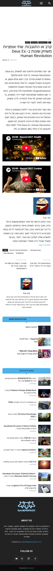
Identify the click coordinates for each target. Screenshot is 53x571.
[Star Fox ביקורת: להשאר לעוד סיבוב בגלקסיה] (44, 464)
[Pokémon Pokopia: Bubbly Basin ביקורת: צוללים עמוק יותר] (44, 393)
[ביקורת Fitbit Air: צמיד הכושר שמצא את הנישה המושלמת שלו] (44, 441)
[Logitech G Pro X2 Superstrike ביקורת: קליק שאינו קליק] (44, 488)
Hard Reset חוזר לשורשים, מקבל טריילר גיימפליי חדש (40, 264)
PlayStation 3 (43, 42)
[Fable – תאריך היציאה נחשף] (44, 330)
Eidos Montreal (8, 253)
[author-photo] (26, 290)
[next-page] (44, 363)
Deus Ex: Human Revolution (19, 250)
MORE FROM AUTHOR (17, 319)
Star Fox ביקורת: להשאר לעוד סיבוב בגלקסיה (19, 462)
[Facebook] (35, 558)
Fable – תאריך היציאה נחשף (38, 327)
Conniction (30, 568)
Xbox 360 (34, 42)
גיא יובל (4, 60)
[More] (6, 63)
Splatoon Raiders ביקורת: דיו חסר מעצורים (20, 450)
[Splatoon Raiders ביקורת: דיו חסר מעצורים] (44, 453)
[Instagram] (28, 558)
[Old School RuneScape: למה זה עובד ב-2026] (44, 417)
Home (50, 39)
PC (49, 42)
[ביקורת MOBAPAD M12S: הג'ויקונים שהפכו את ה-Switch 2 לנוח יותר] (44, 381)
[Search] (49, 3)
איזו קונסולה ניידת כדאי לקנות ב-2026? (22, 402)
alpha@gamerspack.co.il (31, 542)
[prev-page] (48, 363)
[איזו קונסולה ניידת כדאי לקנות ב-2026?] (44, 405)
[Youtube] (16, 558)
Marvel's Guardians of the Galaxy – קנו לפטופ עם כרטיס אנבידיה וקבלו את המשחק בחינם (34, 354)
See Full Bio (45, 245)
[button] (41, 3)
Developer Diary (35, 250)
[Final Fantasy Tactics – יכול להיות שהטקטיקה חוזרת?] (44, 342)
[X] (21, 558)
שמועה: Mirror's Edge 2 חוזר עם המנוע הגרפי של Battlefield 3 (15, 266)
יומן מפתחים (20, 253)
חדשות (27, 42)
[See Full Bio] (37, 245)
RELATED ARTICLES (36, 319)
